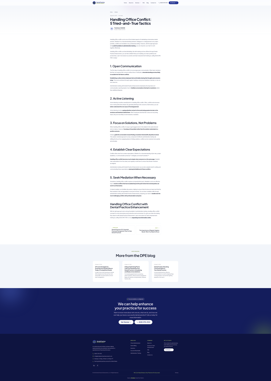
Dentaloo (133, 378)
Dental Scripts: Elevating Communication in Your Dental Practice (161, 268)
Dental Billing (133, 345)
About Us (131, 2)
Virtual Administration (135, 343)
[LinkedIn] (94, 365)
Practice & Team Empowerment (151, 346)
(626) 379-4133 (144, 322)
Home (125, 2)
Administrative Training (136, 353)
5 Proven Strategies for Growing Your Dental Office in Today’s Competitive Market (104, 268)
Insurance (133, 348)
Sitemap (176, 372)
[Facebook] (97, 365)
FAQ (144, 2)
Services (137, 2)
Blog (148, 2)
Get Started (172, 2)
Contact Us (153, 2)
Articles (116, 12)
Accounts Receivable (135, 350)
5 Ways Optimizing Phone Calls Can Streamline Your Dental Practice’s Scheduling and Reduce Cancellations (133, 269)
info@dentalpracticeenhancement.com (103, 356)
